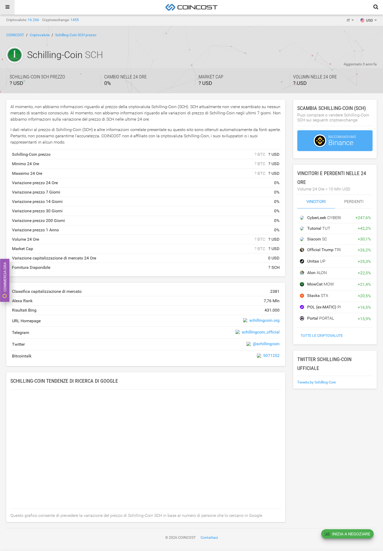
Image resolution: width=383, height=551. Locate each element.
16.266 (33, 20)
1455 (74, 20)
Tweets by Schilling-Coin (316, 382)
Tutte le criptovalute (322, 335)
